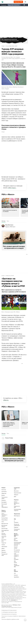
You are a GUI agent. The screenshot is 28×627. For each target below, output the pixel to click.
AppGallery (16, 577)
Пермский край (4, 537)
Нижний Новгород (4, 534)
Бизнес (3, 495)
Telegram (16, 494)
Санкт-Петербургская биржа (11, 605)
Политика (4, 489)
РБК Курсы (15, 561)
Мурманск (4, 552)
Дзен (15, 496)
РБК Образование (5, 506)
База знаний (4, 504)
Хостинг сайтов (16, 547)
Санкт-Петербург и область (4, 515)
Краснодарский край (5, 531)
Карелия (3, 550)
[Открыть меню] (25, 2)
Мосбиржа (15, 604)
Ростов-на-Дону (4, 540)
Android (16, 575)
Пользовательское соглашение (9, 614)
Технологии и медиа (4, 497)
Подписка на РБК (17, 506)
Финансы (4, 500)
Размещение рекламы (16, 529)
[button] (14, 40)
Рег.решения (16, 550)
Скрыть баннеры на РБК (16, 503)
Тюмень (3, 544)
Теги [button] (8, 221)
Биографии (4, 502)
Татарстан (4, 542)
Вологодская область (4, 526)
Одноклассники (17, 492)
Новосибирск (5, 519)
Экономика (4, 491)
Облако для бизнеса (16, 539)
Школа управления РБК (16, 565)
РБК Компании (16, 558)
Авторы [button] (3, 221)
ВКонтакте (16, 491)
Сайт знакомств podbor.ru (16, 555)
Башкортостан (5, 523)
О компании (16, 521)
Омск (3, 521)
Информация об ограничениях (9, 610)
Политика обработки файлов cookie (10, 619)
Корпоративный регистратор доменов (16, 544)
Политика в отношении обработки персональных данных (14, 616)
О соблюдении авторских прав (9, 612)
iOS (15, 573)
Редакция (16, 527)
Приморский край (4, 554)
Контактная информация (16, 524)
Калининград (4, 528)
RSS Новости (17, 515)
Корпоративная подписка (17, 510)
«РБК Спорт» (12, 188)
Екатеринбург (5, 518)
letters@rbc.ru (14, 600)
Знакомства (16, 551)
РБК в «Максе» (8, 194)
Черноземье (4, 546)
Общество (4, 493)
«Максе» (6, 400)
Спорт (3, 46)
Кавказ (3, 548)
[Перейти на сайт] (14, 40)
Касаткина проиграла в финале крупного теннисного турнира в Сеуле (14, 127)
